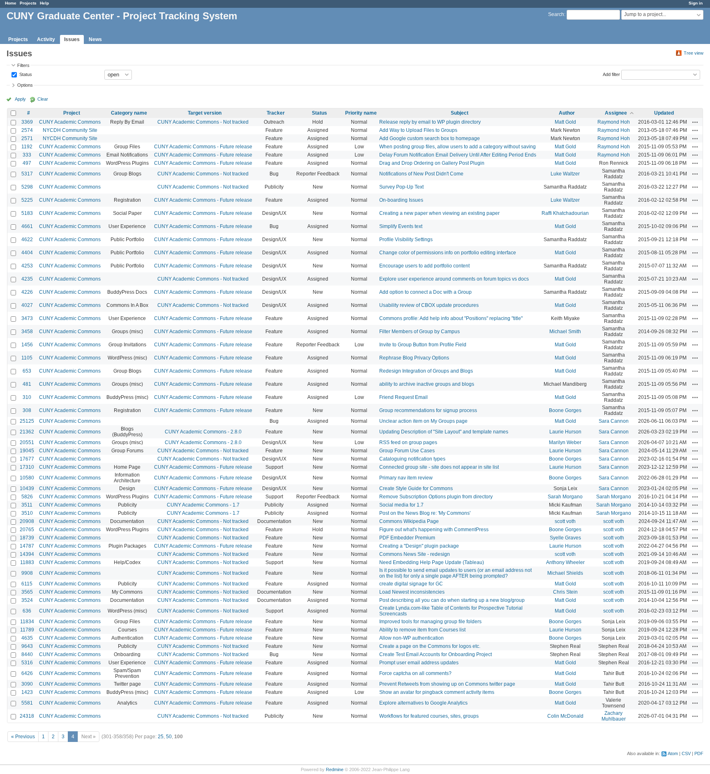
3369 (27, 122)
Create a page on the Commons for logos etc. (429, 646)
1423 (27, 692)
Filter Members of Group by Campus (419, 331)
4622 (27, 239)
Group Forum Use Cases (407, 451)
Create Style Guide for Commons (416, 488)
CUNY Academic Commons (70, 122)
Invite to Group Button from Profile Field (422, 345)
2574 (27, 130)
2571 (27, 138)
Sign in (696, 3)
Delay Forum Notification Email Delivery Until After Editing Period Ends (457, 155)
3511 (26, 505)
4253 (27, 266)
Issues (72, 39)
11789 (27, 630)
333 (27, 155)
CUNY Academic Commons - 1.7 (203, 505)
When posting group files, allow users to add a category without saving (457, 147)
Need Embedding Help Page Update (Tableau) (431, 562)
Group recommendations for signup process (428, 410)
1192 (26, 147)
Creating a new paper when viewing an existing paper (439, 213)
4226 (27, 292)
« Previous (23, 736)
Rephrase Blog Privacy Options (414, 358)
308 (27, 410)
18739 (27, 538)
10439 (27, 488)
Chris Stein (565, 592)
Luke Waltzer (565, 174)
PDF (698, 753)
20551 (27, 442)
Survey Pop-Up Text (401, 187)
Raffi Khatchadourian (565, 213)
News (95, 39)
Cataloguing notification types (412, 459)
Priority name (361, 113)
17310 (27, 467)
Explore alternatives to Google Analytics (423, 703)
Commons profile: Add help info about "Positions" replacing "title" (451, 318)
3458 (27, 331)
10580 (27, 478)
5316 (27, 663)
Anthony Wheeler (565, 562)
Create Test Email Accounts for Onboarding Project (435, 654)
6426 (27, 673)
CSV (686, 753)
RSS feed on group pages (408, 442)
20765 (27, 529)
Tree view (693, 53)
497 (27, 163)
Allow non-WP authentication (411, 638)
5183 (27, 213)
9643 (27, 646)
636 (27, 611)
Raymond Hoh (613, 122)
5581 (27, 703)
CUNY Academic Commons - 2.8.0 (203, 432)
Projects (28, 3)
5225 (27, 200)
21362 (27, 432)
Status (25, 73)
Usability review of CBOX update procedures (429, 305)
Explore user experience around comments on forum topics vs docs (454, 279)
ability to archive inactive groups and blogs (426, 384)
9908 (27, 573)
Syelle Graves (565, 538)
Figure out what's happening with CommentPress (434, 529)
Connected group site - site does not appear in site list (439, 467)
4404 (27, 253)
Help (44, 3)
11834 (27, 621)
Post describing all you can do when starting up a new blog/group (452, 600)
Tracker (276, 113)
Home (10, 3)
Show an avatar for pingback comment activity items (436, 692)
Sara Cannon (614, 421)
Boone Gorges (565, 410)
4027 (27, 305)
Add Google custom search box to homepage (429, 138)
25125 (27, 421)
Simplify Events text (400, 226)
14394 (27, 554)
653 (27, 371)
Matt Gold (565, 122)
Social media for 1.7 (401, 505)
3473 (27, 318)
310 (27, 397)
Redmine (334, 769)
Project (71, 113)
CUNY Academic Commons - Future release (203, 147)
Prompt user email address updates (419, 663)
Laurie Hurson (565, 432)
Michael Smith (565, 331)
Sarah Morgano (565, 497)
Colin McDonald (565, 716)
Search (556, 14)
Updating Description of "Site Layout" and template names (443, 432)
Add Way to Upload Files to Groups (418, 130)
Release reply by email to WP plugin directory (430, 122)
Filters (23, 65)
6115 (26, 584)
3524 (27, 600)
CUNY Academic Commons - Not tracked (203, 122)
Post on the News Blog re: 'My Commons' (424, 513)
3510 (27, 513)
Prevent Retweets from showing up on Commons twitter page (447, 684)
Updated (664, 113)
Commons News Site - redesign (414, 554)
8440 (27, 654)
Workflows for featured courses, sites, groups (429, 716)
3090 (27, 684)
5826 (27, 497)
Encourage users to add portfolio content (424, 266)
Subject (459, 113)
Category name (129, 113)
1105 (26, 358)
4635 (27, 638)
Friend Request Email (403, 397)
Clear (42, 99)
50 (169, 736)
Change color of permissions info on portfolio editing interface (447, 253)
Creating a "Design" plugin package (419, 546)
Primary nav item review (406, 478)
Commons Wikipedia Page (409, 521)
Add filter (611, 73)
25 (161, 736)
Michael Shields (565, 573)
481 (27, 384)
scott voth (565, 521)
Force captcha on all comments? (415, 673)
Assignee (616, 113)
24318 (27, 716)
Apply (20, 99)
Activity (46, 39)
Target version (204, 113)
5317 (27, 174)
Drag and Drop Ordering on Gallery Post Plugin (431, 163)
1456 (27, 345)
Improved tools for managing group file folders (430, 621)
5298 (27, 187)
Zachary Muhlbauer (614, 716)
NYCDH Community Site (70, 130)
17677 (27, 459)
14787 (27, 546)
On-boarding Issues (401, 200)
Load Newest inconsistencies (412, 592)
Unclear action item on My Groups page (423, 421)
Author (567, 113)
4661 (27, 226)
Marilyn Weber (565, 442)
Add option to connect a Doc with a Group (425, 292)
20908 (27, 521)
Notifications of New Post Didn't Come (421, 174)
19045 (27, 451)
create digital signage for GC (411, 584)
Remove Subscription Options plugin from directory (436, 497)
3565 (27, 592)
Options (25, 85)
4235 (27, 279)
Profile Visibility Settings (406, 239)
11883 (27, 562)
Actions (695, 122)
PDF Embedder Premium (407, 538)
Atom (673, 753)
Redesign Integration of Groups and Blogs (426, 371)
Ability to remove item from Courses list (422, 630)
